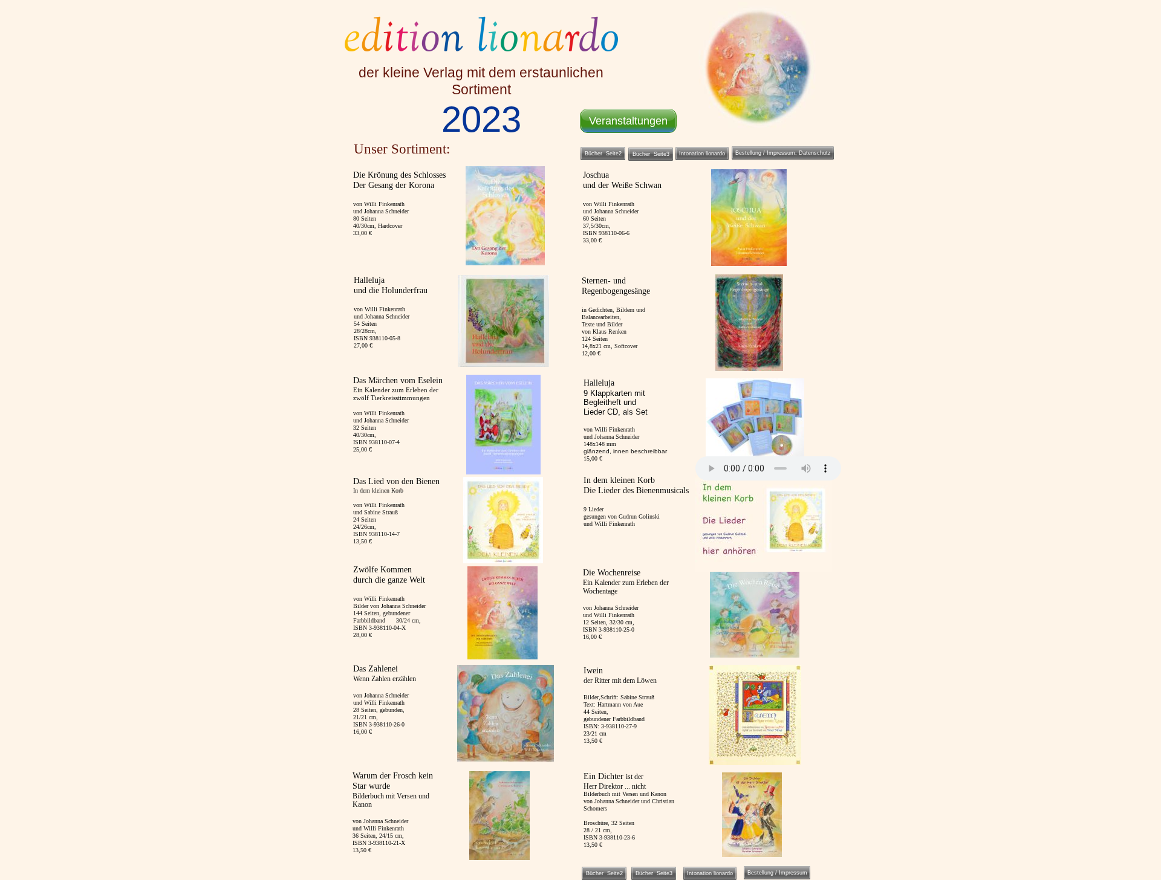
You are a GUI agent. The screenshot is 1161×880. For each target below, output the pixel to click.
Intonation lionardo (710, 873)
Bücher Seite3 (654, 873)
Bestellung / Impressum (777, 873)
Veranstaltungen (628, 121)
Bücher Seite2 (604, 873)
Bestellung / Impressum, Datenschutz (783, 153)
